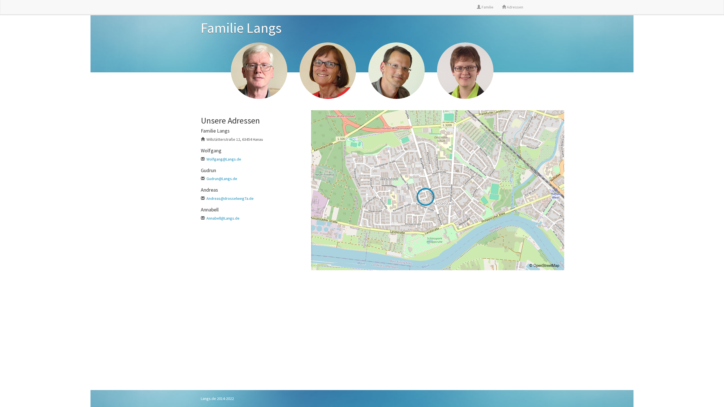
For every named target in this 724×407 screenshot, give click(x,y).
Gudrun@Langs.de (221, 178)
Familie (487, 7)
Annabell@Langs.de (223, 218)
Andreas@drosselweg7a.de (230, 198)
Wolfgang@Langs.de (223, 159)
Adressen (514, 7)
